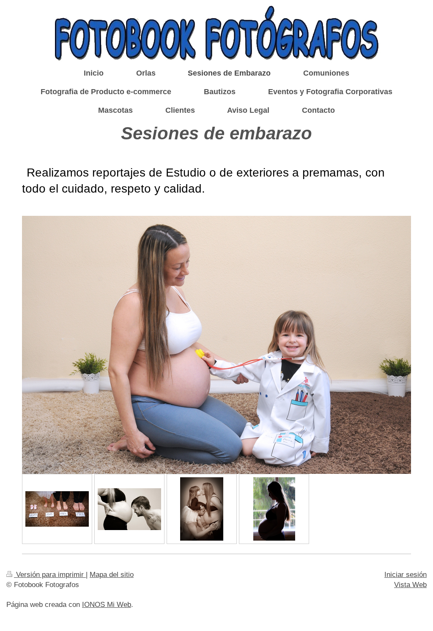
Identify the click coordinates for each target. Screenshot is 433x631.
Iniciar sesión (405, 575)
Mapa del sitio (112, 575)
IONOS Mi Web (106, 605)
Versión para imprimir (50, 575)
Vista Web (410, 585)
